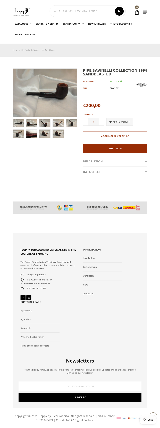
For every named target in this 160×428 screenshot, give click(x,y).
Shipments (25, 328)
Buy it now (115, 148)
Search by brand (47, 23)
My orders (25, 319)
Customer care (90, 267)
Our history (88, 275)
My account (26, 310)
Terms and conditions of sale (34, 345)
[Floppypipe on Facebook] (23, 297)
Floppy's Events (25, 34)
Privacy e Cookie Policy (32, 336)
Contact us (88, 293)
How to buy (89, 258)
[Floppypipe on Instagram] (28, 297)
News (85, 284)
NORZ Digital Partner (79, 420)
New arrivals (97, 23)
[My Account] (145, 12)
